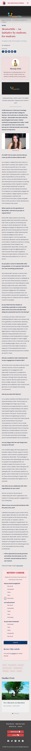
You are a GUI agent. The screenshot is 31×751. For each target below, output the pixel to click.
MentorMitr (19, 566)
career (4, 665)
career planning (12, 665)
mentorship (5, 671)
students (19, 671)
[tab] (12, 713)
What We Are (10, 724)
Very (8, 595)
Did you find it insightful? (12, 583)
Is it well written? (9, 602)
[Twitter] (12, 741)
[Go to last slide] (4, 697)
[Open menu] (27, 3)
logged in (14, 653)
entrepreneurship (18, 668)
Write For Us (12, 726)
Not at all (10, 586)
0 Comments (16, 41)
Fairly (9, 592)
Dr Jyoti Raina (8, 706)
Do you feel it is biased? (11, 621)
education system (7, 668)
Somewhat (10, 589)
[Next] (27, 697)
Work (4, 25)
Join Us (20, 726)
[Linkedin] (19, 741)
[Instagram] (15, 741)
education (21, 665)
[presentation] (15, 691)
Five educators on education (14, 703)
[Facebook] (8, 741)
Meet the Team (20, 724)
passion (12, 671)
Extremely (10, 598)
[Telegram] (23, 741)
